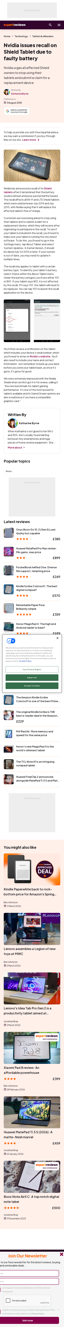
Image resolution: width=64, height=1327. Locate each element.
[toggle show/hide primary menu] (59, 25)
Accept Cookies (32, 685)
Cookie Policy (25, 661)
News (9, 471)
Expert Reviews (14, 25)
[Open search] (50, 25)
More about (15, 447)
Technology (21, 36)
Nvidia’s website (40, 356)
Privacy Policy (38, 1313)
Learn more (29, 139)
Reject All (32, 677)
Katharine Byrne (19, 93)
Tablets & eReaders (42, 36)
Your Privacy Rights (32, 669)
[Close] (57, 637)
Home (7, 36)
